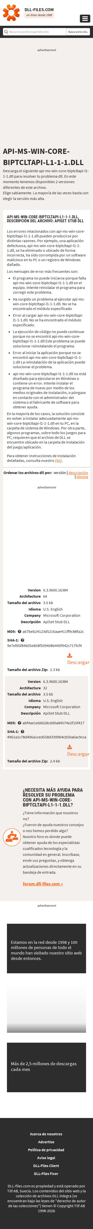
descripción (78, 472)
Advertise (46, 1142)
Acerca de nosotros (46, 1134)
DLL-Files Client (46, 1166)
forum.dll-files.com (41, 884)
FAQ (58, 460)
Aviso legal (46, 1158)
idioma (82, 476)
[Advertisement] (46, 99)
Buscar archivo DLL (78, 31)
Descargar (78, 662)
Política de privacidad (46, 1150)
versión (60, 472)
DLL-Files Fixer (46, 1173)
